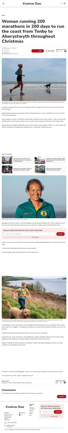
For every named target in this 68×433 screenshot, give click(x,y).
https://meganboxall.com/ (25, 375)
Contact (31, 410)
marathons (19, 107)
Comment (62, 396)
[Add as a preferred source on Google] (50, 50)
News (3, 15)
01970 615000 (13, 422)
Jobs (30, 415)
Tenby (52, 107)
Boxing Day (48, 127)
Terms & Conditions (32, 408)
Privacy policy (31, 412)
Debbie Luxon (6, 48)
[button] (3, 4)
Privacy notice (35, 237)
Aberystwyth (60, 107)
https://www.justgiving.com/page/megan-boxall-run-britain (44, 371)
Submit (60, 234)
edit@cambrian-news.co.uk (11, 426)
